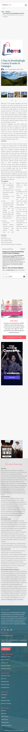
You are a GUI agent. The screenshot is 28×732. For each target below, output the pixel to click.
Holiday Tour (4, 662)
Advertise (3, 713)
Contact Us (4, 694)
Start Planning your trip (14, 337)
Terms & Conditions (6, 725)
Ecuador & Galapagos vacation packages (12, 599)
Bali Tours (3, 678)
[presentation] (12, 101)
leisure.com (11, 730)
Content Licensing (6, 703)
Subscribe (6, 649)
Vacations (8, 11)
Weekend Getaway (6, 668)
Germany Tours (5, 684)
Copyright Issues (5, 700)
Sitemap (3, 697)
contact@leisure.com (7, 635)
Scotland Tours (5, 687)
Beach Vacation (5, 659)
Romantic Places (5, 665)
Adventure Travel (5, 656)
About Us (3, 710)
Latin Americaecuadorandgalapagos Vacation (13, 13)
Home (2, 11)
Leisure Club (4, 719)
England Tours (5, 681)
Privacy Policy (5, 722)
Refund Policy (4, 716)
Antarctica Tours (5, 675)
